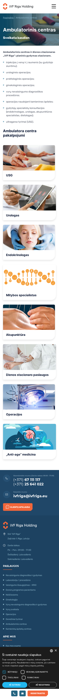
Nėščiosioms (12, 595)
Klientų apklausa (20, 507)
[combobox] (51, 650)
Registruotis (38, 693)
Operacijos (11, 614)
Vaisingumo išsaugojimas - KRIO (21, 585)
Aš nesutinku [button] (43, 685)
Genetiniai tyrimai (14, 619)
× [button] (55, 650)
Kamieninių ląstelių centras (18, 629)
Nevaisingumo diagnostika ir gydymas (24, 575)
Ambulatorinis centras (16, 624)
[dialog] (29, 672)
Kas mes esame (13, 646)
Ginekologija (12, 599)
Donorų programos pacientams (21, 590)
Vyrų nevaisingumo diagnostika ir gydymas (26, 604)
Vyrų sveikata (12, 609)
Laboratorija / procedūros (18, 580)
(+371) (26, 479)
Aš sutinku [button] (15, 685)
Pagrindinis (8, 17)
